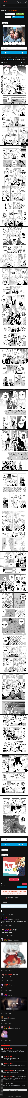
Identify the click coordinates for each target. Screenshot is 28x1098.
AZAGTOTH (8, 929)
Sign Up (19, 2)
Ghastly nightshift (8, 1070)
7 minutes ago (23, 1085)
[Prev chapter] (2, 1084)
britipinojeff (7, 1017)
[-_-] (5, 1083)
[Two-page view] (2, 1081)
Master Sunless (8, 1063)
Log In (25, 2)
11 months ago (17, 1028)
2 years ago (16, 919)
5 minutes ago (16, 1072)
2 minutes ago (14, 1067)
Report (8, 16)
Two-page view (10, 13)
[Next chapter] (2, 1088)
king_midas (7, 939)
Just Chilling (8, 974)
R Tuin (5, 994)
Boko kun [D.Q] (8, 1027)
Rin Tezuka (7, 917)
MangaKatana (18, 1096)
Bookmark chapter (18, 16)
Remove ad (5, 23)
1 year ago (16, 985)
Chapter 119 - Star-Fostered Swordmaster (10, 1085)
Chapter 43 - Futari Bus (6, 1059)
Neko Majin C (7, 984)
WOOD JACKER (8, 1048)
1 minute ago (15, 1053)
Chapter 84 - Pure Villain (7, 1072)
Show (7, 898)
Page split (20, 13)
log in (6, 906)
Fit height (25, 62)
